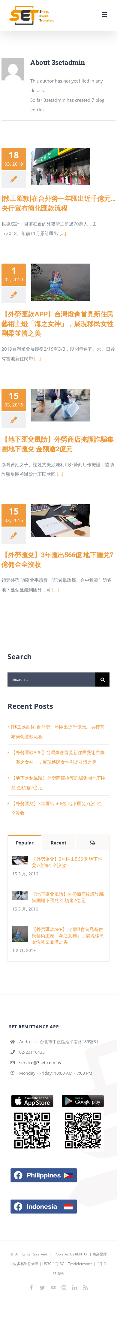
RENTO (81, 1254)
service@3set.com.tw (40, 1062)
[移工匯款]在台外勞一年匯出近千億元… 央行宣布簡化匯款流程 (52, 167)
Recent (59, 843)
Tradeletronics (80, 1263)
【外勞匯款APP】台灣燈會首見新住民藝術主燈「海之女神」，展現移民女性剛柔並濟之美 (52, 282)
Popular (25, 843)
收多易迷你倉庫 (25, 1263)
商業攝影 (99, 1254)
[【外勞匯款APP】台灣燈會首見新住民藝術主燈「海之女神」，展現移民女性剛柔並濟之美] (60, 282)
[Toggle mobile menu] (105, 14)
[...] (62, 233)
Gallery (69, 167)
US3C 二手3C (53, 1263)
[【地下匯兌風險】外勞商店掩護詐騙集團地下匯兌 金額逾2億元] (60, 405)
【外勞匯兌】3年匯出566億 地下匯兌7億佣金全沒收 (52, 520)
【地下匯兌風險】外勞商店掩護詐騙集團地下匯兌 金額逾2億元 (52, 405)
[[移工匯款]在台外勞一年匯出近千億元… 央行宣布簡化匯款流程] (60, 166)
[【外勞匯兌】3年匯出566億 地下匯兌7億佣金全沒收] (60, 520)
